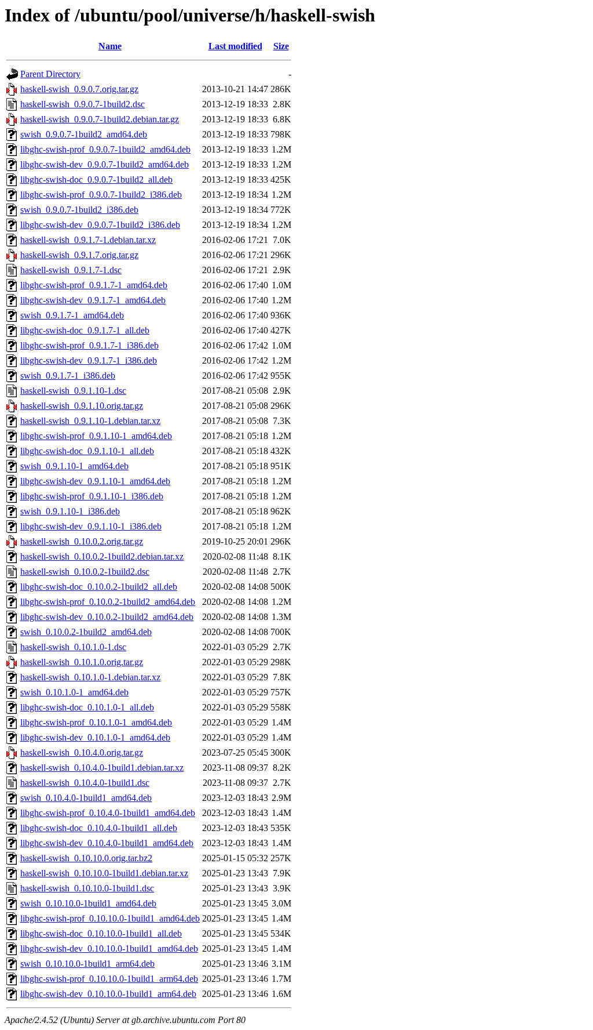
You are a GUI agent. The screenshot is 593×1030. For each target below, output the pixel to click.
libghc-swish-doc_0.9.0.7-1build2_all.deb (96, 179)
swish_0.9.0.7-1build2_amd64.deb (83, 134)
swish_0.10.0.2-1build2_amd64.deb (86, 632)
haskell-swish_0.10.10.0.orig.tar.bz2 (86, 858)
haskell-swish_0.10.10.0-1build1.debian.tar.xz (104, 873)
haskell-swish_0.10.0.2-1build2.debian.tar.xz (102, 556)
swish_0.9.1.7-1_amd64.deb (72, 315)
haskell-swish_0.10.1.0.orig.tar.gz (81, 662)
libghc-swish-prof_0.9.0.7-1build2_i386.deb (101, 195)
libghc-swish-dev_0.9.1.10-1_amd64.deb (95, 481)
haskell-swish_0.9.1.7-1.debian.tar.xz (88, 240)
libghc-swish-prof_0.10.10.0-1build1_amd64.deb (110, 918)
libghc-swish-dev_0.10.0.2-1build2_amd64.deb (106, 617)
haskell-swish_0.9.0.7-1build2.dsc (82, 104)
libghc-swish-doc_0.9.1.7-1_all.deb (84, 330)
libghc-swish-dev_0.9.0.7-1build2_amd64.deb (104, 164)
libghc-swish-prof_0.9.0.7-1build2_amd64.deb (105, 149)
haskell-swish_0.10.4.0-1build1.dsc (84, 783)
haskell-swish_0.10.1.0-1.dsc (73, 647)
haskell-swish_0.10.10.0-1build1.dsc (87, 888)
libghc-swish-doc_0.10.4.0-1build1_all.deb (98, 828)
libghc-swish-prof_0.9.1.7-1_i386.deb (89, 345)
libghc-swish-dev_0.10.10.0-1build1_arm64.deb (108, 994)
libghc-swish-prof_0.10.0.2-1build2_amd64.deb (107, 602)
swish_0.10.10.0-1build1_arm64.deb (87, 964)
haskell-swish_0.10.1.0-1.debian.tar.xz (90, 677)
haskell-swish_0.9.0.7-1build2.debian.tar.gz (99, 119)
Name (110, 46)
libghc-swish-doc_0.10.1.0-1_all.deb (87, 707)
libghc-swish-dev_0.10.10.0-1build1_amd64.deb (109, 948)
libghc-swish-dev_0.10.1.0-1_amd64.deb (95, 737)
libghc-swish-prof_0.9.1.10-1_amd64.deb (96, 436)
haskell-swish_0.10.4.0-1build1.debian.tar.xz (102, 767)
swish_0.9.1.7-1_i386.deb (67, 375)
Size (281, 46)
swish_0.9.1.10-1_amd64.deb (74, 466)
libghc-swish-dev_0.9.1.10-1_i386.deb (91, 526)
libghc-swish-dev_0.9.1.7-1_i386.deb (88, 360)
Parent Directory (50, 74)
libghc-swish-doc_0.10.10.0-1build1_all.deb (101, 933)
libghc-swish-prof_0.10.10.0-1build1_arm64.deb (109, 979)
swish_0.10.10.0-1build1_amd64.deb (88, 903)
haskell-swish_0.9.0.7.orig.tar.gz (79, 89)
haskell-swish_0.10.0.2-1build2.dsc (84, 571)
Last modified (235, 46)
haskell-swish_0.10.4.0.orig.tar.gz (81, 752)
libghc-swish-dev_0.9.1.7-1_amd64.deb (93, 300)
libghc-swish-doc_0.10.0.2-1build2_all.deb (98, 587)
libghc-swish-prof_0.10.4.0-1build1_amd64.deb (107, 813)
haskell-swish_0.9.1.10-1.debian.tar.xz (90, 421)
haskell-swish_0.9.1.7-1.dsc (71, 270)
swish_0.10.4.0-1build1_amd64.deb (86, 798)
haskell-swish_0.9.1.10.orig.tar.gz (81, 406)
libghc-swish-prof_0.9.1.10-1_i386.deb (91, 496)
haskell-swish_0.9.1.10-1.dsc (73, 391)
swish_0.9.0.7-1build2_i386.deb (79, 210)
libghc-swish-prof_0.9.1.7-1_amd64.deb (93, 285)
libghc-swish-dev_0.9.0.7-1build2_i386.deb (100, 225)
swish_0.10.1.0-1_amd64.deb (74, 692)
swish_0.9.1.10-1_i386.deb (70, 511)
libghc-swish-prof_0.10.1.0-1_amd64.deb (96, 722)
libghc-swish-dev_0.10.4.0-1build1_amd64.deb (106, 843)
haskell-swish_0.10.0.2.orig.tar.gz (81, 541)
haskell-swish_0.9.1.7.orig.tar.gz (79, 255)
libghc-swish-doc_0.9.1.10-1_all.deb (87, 451)
